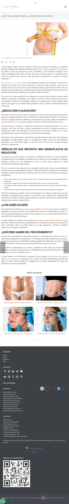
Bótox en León (7, 420)
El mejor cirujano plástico (10, 430)
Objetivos (6, 359)
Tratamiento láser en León (11, 426)
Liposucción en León (9, 394)
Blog (31, 58)
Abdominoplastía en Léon (11, 396)
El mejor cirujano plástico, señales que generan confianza (52, 333)
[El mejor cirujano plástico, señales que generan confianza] (51, 319)
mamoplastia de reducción (13, 83)
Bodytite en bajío (8, 428)
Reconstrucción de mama (10, 404)
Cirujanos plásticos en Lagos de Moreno (15, 436)
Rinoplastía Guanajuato (10, 406)
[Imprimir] (14, 62)
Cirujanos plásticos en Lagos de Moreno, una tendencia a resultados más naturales (52, 302)
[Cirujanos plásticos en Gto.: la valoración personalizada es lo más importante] (18, 319)
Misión (5, 355)
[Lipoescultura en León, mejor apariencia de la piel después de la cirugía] (18, 288)
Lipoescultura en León (9, 392)
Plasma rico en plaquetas (10, 422)
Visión (5, 357)
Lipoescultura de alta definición (12, 398)
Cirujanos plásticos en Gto (11, 434)
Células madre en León (10, 424)
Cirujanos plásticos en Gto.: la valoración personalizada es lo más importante (19, 333)
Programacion (8, 58)
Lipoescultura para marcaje (11, 400)
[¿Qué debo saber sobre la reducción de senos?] (34, 38)
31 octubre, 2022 (23, 58)
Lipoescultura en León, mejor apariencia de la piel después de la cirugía (19, 302)
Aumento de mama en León (11, 402)
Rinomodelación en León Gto (11, 408)
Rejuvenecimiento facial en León (13, 411)
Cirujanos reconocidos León (11, 432)
